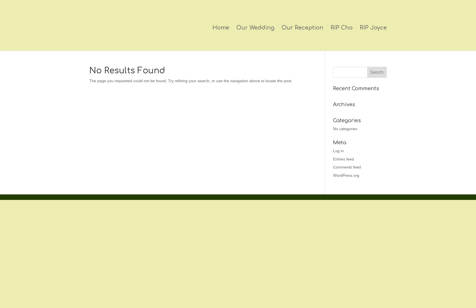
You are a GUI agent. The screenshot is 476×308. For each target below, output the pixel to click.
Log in (338, 151)
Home (220, 28)
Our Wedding (255, 28)
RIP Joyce (373, 28)
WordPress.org (346, 175)
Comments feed (347, 167)
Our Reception (302, 28)
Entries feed (343, 159)
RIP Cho (342, 28)
